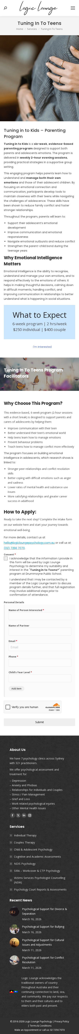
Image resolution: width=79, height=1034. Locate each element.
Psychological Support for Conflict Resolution (43, 960)
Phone (13, 656)
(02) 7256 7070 (14, 548)
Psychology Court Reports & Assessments (40, 889)
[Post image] (14, 911)
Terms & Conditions (40, 1025)
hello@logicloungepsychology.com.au (29, 543)
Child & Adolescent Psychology (33, 849)
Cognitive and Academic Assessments (37, 856)
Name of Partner (19, 625)
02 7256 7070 (57, 1030)
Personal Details (14, 602)
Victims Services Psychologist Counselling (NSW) (39, 880)
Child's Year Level (20, 672)
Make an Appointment (27, 1030)
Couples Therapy (24, 842)
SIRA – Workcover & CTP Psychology (37, 871)
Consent (10, 554)
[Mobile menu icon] (73, 8)
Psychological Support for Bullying (43, 926)
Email (13, 641)
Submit (39, 722)
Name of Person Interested (26, 610)
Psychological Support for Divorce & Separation (44, 911)
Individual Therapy (25, 835)
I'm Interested (42, 347)
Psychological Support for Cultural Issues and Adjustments (43, 942)
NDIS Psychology (24, 863)
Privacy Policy (61, 1021)
